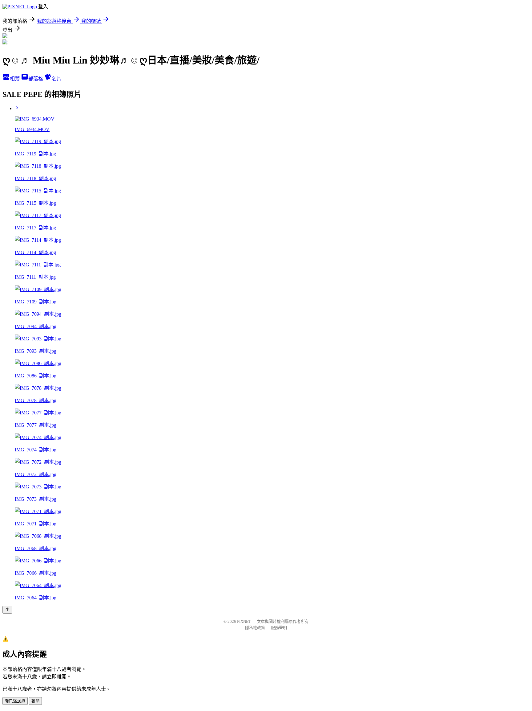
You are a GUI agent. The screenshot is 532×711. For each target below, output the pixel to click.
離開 (35, 701)
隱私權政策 (255, 627)
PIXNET (244, 621)
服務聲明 (279, 627)
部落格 (36, 78)
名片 (57, 78)
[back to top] (7, 610)
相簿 (15, 78)
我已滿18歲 (15, 701)
